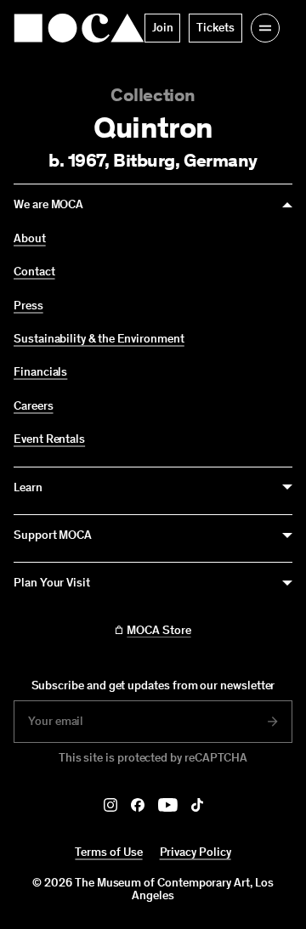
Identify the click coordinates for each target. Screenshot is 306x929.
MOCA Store (158, 630)
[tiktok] (197, 805)
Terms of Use (108, 852)
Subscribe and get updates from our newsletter (153, 685)
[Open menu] (265, 28)
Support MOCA (53, 535)
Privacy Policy (195, 852)
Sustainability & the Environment (99, 339)
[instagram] (110, 805)
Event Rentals (49, 439)
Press (28, 306)
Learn (28, 487)
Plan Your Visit (52, 582)
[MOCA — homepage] (79, 28)
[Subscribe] (273, 722)
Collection (153, 95)
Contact (34, 272)
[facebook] (137, 805)
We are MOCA (48, 204)
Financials (40, 372)
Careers (34, 406)
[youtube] (168, 805)
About (30, 239)
